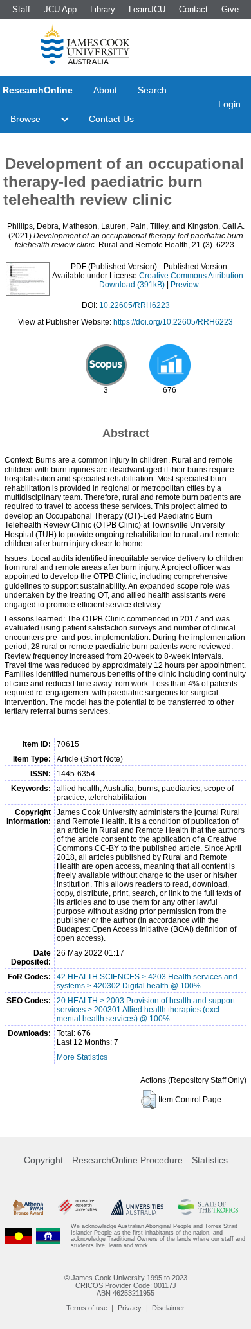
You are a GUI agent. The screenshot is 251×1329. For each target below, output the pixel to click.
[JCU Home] (85, 44)
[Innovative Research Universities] (77, 1207)
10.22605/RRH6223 (134, 305)
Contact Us (111, 119)
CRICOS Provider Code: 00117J (125, 1285)
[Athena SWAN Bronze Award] (28, 1207)
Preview (185, 284)
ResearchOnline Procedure (127, 1160)
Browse (25, 119)
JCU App (60, 9)
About (105, 90)
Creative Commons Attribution (191, 275)
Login (229, 104)
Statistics (210, 1160)
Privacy (130, 1308)
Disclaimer (168, 1308)
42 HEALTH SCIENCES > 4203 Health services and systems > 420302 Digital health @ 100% (147, 981)
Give (230, 9)
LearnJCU (147, 9)
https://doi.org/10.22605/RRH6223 (173, 321)
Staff (21, 9)
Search (152, 90)
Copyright (43, 1160)
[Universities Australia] (137, 1207)
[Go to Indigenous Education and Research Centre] (18, 1236)
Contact (193, 9)
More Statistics (82, 1057)
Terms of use (86, 1308)
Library (102, 9)
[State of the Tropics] (208, 1207)
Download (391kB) (132, 284)
